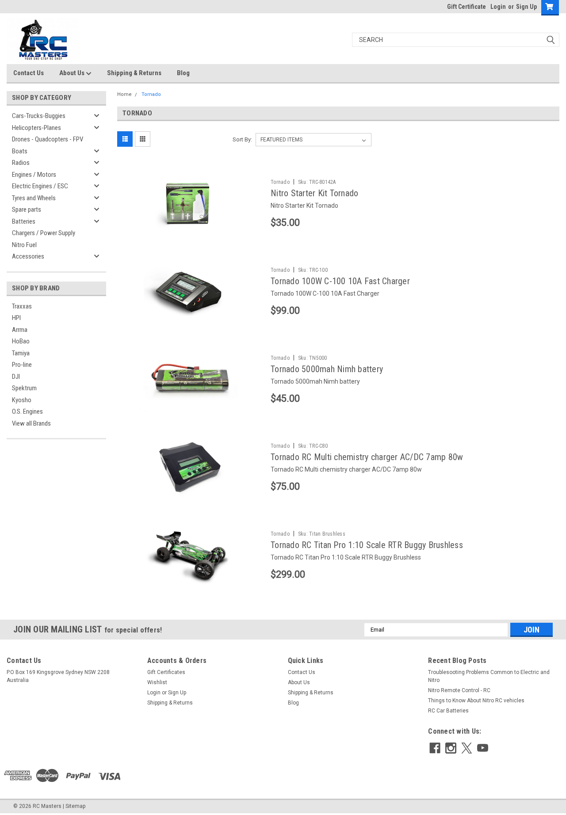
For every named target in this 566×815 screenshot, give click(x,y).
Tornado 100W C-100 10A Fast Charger (340, 281)
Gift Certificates (166, 672)
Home (124, 94)
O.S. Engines (27, 411)
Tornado (151, 94)
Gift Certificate (466, 6)
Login (498, 6)
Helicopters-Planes (36, 128)
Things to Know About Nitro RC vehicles (476, 700)
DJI (16, 377)
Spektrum (24, 388)
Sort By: (242, 139)
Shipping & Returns (134, 73)
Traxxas (22, 306)
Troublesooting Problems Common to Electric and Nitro (489, 676)
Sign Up (526, 6)
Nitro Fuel (24, 245)
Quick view (190, 229)
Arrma (19, 330)
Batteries (23, 221)
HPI (16, 318)
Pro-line (22, 365)
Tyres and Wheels (34, 198)
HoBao (21, 341)
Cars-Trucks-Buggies (38, 116)
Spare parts (26, 209)
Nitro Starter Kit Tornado (314, 193)
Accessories (28, 256)
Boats (19, 151)
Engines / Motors (34, 175)
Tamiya (21, 353)
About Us (72, 73)
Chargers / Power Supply (43, 233)
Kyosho (21, 400)
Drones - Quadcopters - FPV (47, 139)
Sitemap (75, 806)
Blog (183, 73)
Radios (21, 163)
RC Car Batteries (448, 711)
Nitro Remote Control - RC (459, 690)
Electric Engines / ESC (40, 186)
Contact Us (28, 73)
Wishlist (157, 682)
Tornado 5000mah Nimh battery (327, 369)
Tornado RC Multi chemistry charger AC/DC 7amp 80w (367, 457)
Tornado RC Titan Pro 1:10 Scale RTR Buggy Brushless (367, 545)
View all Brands (31, 423)
